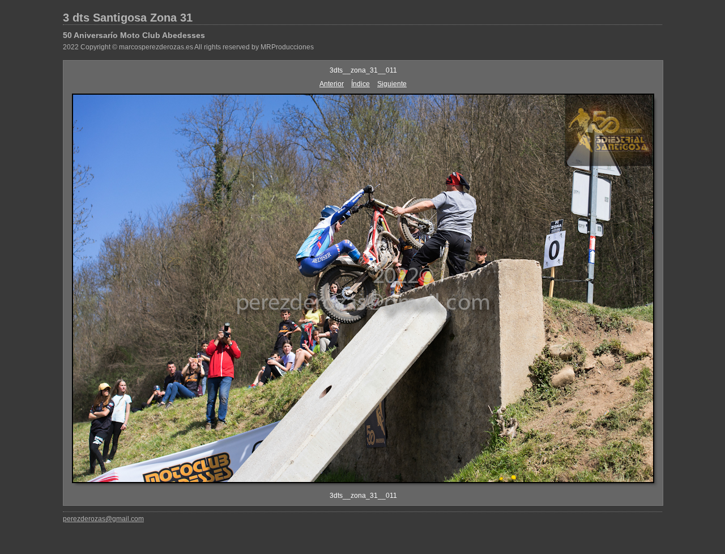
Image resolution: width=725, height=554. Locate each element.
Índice (360, 84)
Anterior (331, 84)
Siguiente (392, 84)
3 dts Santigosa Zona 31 (128, 17)
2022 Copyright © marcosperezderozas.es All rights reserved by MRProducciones (188, 47)
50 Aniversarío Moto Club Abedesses (134, 35)
